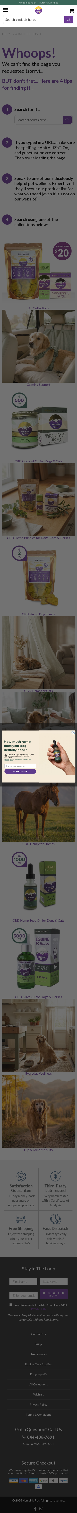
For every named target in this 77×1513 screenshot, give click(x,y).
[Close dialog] (73, 732)
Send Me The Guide (20, 771)
